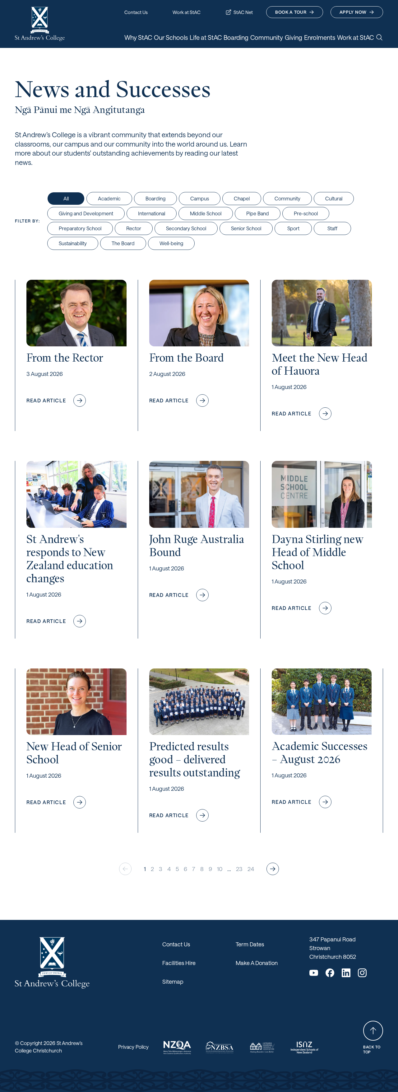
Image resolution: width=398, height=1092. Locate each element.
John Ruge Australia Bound (196, 546)
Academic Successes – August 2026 (319, 752)
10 (219, 868)
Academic (109, 198)
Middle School (205, 213)
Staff (332, 228)
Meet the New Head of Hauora (320, 364)
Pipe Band (257, 213)
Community (287, 198)
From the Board (186, 357)
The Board (123, 243)
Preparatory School (80, 228)
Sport (293, 228)
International (151, 213)
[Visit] (177, 1047)
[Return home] (40, 24)
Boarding (155, 198)
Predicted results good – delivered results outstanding (194, 759)
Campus (199, 198)
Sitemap (172, 981)
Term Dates (250, 944)
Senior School (246, 228)
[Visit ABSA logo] (262, 1047)
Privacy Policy (133, 1047)
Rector (133, 228)
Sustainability (73, 243)
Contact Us (176, 944)
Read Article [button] (60, 402)
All (66, 198)
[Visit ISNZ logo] (304, 1047)
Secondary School (186, 228)
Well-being (171, 243)
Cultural (333, 198)
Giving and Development (86, 213)
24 (251, 868)
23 (239, 868)
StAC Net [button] (243, 12)
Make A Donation (257, 962)
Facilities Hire (179, 962)
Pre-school (306, 213)
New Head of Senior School (74, 753)
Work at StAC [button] (187, 12)
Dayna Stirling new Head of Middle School (317, 552)
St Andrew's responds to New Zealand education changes (69, 559)
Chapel (242, 198)
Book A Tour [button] (291, 12)
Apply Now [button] (353, 12)
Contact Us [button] (136, 12)
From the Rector (64, 357)
